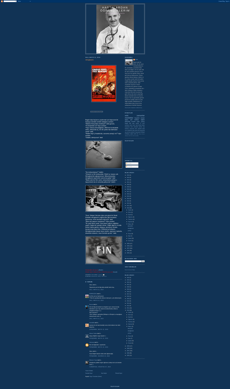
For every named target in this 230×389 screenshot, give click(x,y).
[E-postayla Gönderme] (103, 274)
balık (143, 128)
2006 (128, 250)
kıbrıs (134, 135)
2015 (128, 196)
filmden (101, 270)
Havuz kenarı (142, 133)
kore (132, 126)
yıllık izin (136, 133)
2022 (128, 180)
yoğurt (131, 133)
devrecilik (130, 226)
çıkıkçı (129, 230)
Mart (129, 236)
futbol (143, 125)
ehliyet (139, 125)
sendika (137, 135)
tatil (137, 125)
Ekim (129, 212)
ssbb (136, 59)
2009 (128, 243)
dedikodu (129, 130)
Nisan (130, 233)
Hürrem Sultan (93, 333)
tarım (134, 125)
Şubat (130, 238)
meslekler (94, 276)
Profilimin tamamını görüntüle (133, 107)
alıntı (130, 135)
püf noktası (134, 119)
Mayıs (130, 224)
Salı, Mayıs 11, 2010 (96, 289)
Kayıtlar (129, 163)
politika (143, 121)
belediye (127, 125)
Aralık (130, 210)
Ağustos (130, 217)
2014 (128, 198)
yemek (140, 126)
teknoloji (104, 276)
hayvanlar (127, 126)
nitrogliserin (131, 228)
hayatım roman (139, 118)
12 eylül (142, 123)
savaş (99, 276)
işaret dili (137, 130)
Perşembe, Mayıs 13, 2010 (98, 338)
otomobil (136, 126)
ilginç (126, 119)
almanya (126, 135)
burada (115, 272)
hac (132, 135)
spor (133, 123)
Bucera (91, 304)
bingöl (126, 123)
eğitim (143, 119)
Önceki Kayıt (118, 373)
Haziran (130, 221)
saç (126, 132)
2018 (128, 189)
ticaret (133, 121)
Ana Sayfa (104, 373)
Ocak (129, 240)
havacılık (132, 128)
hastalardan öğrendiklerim (115, 9)
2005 (128, 253)
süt (127, 132)
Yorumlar (129, 166)
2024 (128, 175)
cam (126, 130)
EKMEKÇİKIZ (93, 293)
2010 (128, 208)
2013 (128, 201)
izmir (136, 128)
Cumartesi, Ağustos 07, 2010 (100, 366)
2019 (128, 187)
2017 (128, 191)
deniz (131, 125)
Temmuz (130, 219)
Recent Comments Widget (130, 269)
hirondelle (91, 322)
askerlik (140, 128)
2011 (128, 205)
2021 (128, 182)
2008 (128, 246)
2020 (128, 184)
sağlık (138, 121)
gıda (133, 130)
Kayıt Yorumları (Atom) (96, 376)
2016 (128, 194)
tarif (130, 123)
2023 (128, 177)
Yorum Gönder (89, 370)
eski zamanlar (135, 115)
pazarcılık (142, 130)
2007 (128, 248)
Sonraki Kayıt (88, 373)
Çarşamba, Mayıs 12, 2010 (98, 329)
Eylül (129, 214)
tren (129, 132)
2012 (128, 203)
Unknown (91, 342)
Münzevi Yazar (93, 360)
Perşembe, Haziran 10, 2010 (99, 356)
